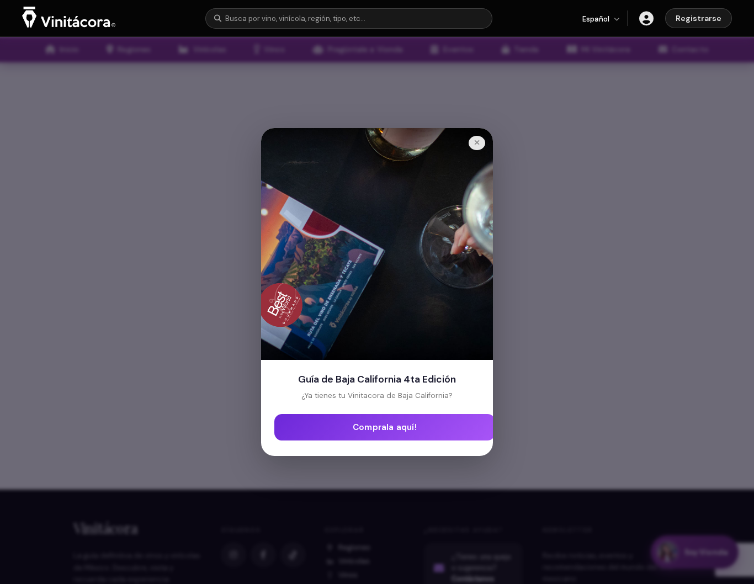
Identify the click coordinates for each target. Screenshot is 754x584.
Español (595, 19)
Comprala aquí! (385, 427)
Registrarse (698, 18)
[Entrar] (646, 18)
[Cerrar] (477, 143)
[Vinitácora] (68, 24)
